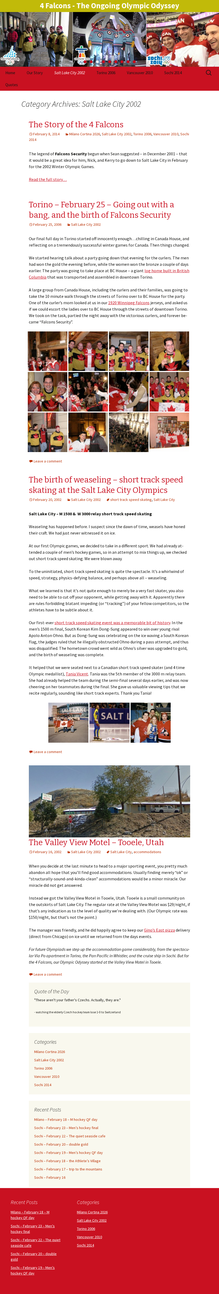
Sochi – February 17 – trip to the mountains (68, 1169)
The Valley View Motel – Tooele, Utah (96, 842)
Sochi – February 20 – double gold (61, 1144)
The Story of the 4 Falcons (76, 124)
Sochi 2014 (173, 72)
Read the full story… (48, 179)
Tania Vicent (77, 673)
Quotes (11, 84)
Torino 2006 (105, 72)
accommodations (147, 851)
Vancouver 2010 (140, 72)
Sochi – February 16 (49, 1177)
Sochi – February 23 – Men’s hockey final (66, 1127)
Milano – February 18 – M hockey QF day (65, 1119)
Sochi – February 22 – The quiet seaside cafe (69, 1136)
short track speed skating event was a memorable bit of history (112, 622)
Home (10, 72)
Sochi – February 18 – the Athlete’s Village (67, 1160)
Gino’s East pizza (159, 930)
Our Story (35, 72)
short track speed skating (131, 499)
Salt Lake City (164, 499)
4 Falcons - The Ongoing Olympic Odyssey (109, 5)
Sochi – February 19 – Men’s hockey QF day (68, 1152)
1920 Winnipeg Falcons (129, 302)
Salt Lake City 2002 (69, 72)
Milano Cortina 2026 (84, 134)
